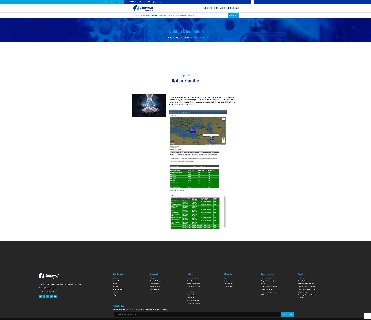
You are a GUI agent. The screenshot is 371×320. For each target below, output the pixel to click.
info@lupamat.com (48, 288)
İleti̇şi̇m (115, 295)
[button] (134, 92)
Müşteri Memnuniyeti (267, 289)
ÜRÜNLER (155, 15)
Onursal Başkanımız (156, 281)
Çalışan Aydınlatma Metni (306, 284)
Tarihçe (152, 278)
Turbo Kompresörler (193, 281)
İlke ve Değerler (155, 286)
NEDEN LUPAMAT (173, 15)
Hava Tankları (191, 295)
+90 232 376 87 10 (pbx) (49, 292)
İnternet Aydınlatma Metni (306, 286)
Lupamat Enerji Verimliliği (269, 286)
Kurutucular (190, 292)
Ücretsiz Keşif (228, 286)
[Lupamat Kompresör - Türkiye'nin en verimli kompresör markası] (143, 8)
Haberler (115, 292)
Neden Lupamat (118, 289)
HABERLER (183, 15)
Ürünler (115, 284)
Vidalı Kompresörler (193, 278)
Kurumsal (116, 281)
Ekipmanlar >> (187, 37)
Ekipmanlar (190, 298)
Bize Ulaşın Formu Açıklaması (307, 295)
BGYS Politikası (265, 295)
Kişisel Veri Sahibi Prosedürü (307, 289)
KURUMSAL (146, 15)
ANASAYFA (138, 15)
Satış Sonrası (228, 284)
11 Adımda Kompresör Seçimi (270, 292)
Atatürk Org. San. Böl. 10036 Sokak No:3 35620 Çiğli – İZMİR (61, 284)
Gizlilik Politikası (303, 278)
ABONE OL (288, 314)
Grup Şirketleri (154, 284)
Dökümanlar (154, 292)
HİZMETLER (162, 15)
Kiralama (227, 281)
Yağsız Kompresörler (193, 286)
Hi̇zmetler (116, 286)
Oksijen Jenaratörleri (193, 303)
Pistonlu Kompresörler (194, 284)
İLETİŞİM (191, 15)
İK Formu (301, 298)
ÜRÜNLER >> (179, 37)
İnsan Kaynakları (155, 289)
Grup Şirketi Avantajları (268, 281)
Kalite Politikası (266, 278)
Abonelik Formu (303, 292)
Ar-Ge (263, 284)
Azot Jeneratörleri (193, 300)
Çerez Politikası (303, 281)
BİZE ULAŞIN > (233, 15)
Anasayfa (116, 278)
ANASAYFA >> (170, 37)
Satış (225, 278)
